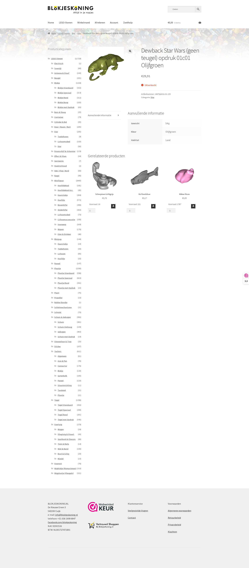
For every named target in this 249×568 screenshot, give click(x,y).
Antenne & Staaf (61, 73)
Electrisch (58, 63)
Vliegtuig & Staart (66, 434)
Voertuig (58, 424)
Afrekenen (100, 22)
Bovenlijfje (62, 205)
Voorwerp (62, 224)
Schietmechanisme (63, 307)
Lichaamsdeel (64, 141)
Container (58, 117)
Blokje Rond (63, 97)
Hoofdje (61, 200)
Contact (132, 517)
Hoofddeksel (63, 185)
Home (51, 22)
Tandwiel (62, 390)
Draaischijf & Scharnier (64, 151)
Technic (57, 351)
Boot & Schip (63, 453)
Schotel (57, 312)
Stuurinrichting (65, 385)
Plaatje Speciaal (65, 278)
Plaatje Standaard (66, 273)
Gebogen (62, 331)
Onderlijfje (62, 210)
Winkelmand (83, 22)
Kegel (56, 175)
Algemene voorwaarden (179, 510)
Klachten (172, 531)
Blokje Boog (63, 102)
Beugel (57, 78)
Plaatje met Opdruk (66, 288)
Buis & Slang (60, 112)
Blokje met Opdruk (66, 107)
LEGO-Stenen (65, 22)
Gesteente (59, 161)
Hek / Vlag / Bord (61, 170)
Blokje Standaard (65, 88)
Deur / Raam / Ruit (62, 127)
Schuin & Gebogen (62, 317)
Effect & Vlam (60, 156)
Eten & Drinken (64, 234)
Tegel (56, 400)
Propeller (58, 297)
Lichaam (61, 253)
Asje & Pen (62, 361)
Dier (73, 33)
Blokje (57, 83)
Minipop (58, 239)
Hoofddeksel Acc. (65, 190)
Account (114, 22)
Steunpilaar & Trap (62, 341)
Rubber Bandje (60, 302)
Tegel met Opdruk (66, 419)
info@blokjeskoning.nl (66, 514)
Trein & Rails (63, 444)
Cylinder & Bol (60, 122)
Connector (62, 366)
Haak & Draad (60, 166)
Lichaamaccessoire (66, 219)
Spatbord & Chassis (67, 439)
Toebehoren (63, 136)
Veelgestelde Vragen (138, 510)
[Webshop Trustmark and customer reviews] (101, 507)
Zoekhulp (128, 22)
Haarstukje (63, 195)
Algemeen (62, 356)
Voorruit (58, 463)
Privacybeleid (174, 524)
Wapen (61, 229)
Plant (56, 293)
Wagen (61, 429)
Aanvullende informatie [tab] (99, 115)
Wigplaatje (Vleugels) (64, 473)
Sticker (57, 346)
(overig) (57, 68)
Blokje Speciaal (64, 92)
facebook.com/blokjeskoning (62, 522)
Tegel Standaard (65, 405)
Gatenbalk (62, 375)
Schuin (61, 322)
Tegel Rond (63, 414)
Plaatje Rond (63, 283)
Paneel (57, 263)
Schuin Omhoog (65, 327)
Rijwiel (61, 458)
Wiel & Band (63, 449)
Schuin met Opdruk (66, 336)
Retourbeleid (174, 517)
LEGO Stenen (64, 33)
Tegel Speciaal (64, 410)
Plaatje (57, 268)
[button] (130, 51)
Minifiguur (59, 180)
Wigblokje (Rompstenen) (65, 468)
